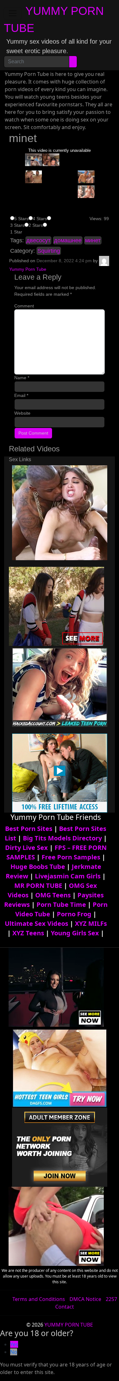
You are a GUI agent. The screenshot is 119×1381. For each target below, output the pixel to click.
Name (21, 377)
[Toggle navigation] (13, 13)
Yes (14, 1344)
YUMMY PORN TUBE (68, 1324)
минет (93, 240)
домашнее (68, 240)
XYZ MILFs (91, 923)
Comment (24, 305)
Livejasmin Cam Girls (68, 876)
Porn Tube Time (61, 904)
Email (21, 395)
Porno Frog (74, 914)
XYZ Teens (28, 933)
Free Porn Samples (71, 857)
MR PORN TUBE (38, 885)
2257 (111, 1299)
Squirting (48, 251)
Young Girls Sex (75, 933)
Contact (64, 1306)
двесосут (38, 240)
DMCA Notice (85, 1299)
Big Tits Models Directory (62, 838)
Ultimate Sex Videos (36, 923)
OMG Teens (53, 895)
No (13, 1351)
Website (22, 413)
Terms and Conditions (38, 1299)
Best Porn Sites (28, 828)
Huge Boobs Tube (37, 866)
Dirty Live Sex (26, 847)
